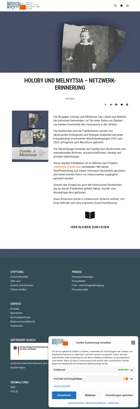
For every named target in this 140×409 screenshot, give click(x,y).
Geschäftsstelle (19, 276)
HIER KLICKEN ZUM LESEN (90, 227)
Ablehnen (90, 395)
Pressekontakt (80, 289)
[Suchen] (115, 6)
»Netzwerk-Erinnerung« (67, 166)
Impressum (113, 403)
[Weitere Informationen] (121, 6)
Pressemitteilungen (82, 276)
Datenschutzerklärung (96, 403)
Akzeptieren (64, 395)
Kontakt (14, 308)
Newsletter (16, 313)
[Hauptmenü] (127, 6)
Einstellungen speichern (119, 395)
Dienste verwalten (62, 386)
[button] (133, 342)
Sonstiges (70, 98)
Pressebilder (79, 281)
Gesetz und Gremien (21, 285)
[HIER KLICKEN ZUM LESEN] (90, 215)
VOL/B (14, 391)
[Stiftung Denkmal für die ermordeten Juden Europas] (24, 5)
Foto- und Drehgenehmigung (88, 285)
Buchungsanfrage (20, 317)
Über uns (15, 281)
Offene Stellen (18, 289)
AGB (12, 387)
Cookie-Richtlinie (76, 403)
